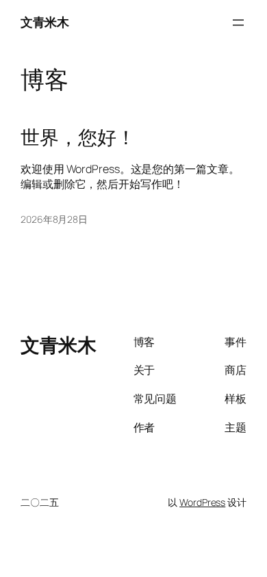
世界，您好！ (78, 137)
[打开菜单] (238, 22)
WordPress (202, 502)
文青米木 (44, 22)
